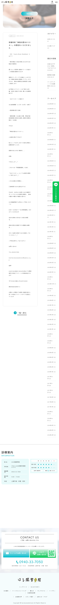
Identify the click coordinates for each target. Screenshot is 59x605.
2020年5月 (50, 253)
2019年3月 (50, 319)
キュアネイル (41, 591)
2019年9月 (50, 295)
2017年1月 (50, 407)
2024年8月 (50, 161)
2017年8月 (50, 402)
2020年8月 (50, 243)
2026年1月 (50, 128)
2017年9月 (50, 397)
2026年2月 (50, 123)
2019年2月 (50, 324)
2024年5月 (50, 166)
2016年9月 (50, 425)
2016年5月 (50, 430)
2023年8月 (50, 201)
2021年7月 (50, 222)
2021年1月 (50, 231)
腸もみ (32, 591)
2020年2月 (50, 267)
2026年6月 (50, 108)
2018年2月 (50, 367)
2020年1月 (50, 272)
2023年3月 (50, 215)
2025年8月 (50, 139)
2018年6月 (50, 352)
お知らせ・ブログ (42, 597)
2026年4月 (50, 113)
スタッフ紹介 (29, 597)
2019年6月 (50, 310)
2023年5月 (50, 205)
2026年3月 (50, 118)
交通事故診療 (31, 593)
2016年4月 (50, 435)
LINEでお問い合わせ (41, 553)
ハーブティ (52, 591)
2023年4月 (50, 210)
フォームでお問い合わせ (18, 553)
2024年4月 (50, 170)
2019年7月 (50, 305)
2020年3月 (50, 262)
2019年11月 (50, 284)
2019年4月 (50, 315)
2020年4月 (50, 258)
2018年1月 (50, 372)
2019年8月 (50, 300)
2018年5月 (50, 357)
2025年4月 (50, 144)
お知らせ (50, 39)
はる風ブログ (51, 46)
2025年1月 (50, 149)
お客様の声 (18, 597)
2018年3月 (50, 362)
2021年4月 (50, 227)
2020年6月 (50, 248)
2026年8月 (50, 104)
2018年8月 (50, 348)
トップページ (23, 587)
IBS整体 (6, 591)
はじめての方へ (35, 587)
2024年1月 (50, 175)
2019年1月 (50, 329)
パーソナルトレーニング (19, 591)
